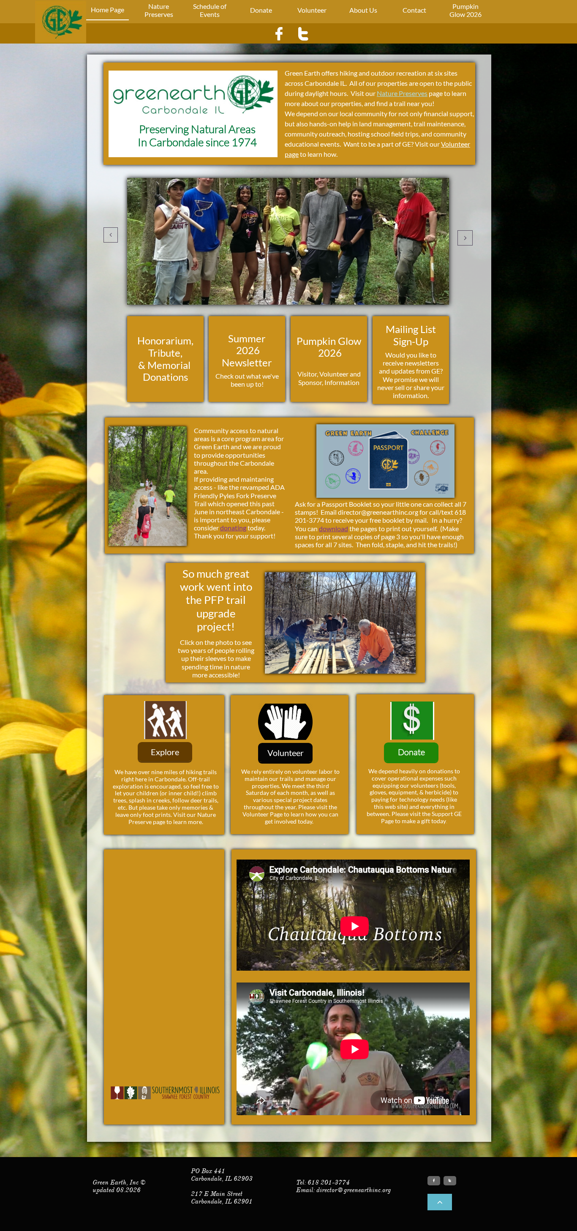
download (333, 528)
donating (233, 528)
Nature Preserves (402, 93)
